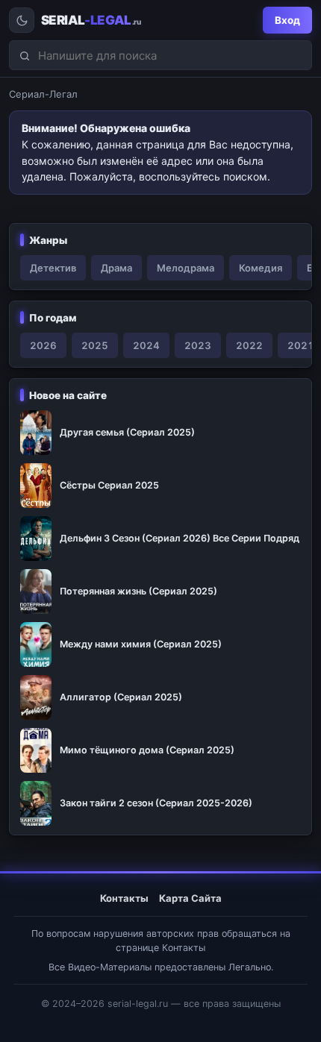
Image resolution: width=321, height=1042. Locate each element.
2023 (197, 345)
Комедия (260, 268)
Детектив (53, 268)
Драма (116, 268)
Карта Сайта (190, 898)
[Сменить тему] (21, 20)
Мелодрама (185, 268)
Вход (287, 20)
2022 (249, 345)
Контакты (124, 898)
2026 (43, 345)
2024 (146, 345)
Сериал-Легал (43, 94)
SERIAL (90, 20)
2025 (94, 345)
